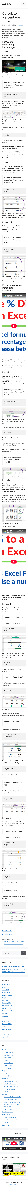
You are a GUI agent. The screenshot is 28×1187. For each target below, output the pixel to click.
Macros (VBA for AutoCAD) (12, 1097)
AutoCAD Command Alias (12, 1102)
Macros (6, 1060)
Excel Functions (8, 1052)
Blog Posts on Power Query (12, 1120)
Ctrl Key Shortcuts (9, 1089)
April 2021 (5, 1000)
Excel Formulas (8, 1055)
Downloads (7, 1068)
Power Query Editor (10, 1117)
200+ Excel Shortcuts (10, 1081)
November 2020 (7, 1005)
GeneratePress (14, 1184)
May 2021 (5, 998)
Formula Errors (8, 1063)
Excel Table (7, 1057)
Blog (3, 1071)
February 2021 (6, 1003)
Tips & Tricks (8, 1109)
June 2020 (5, 1018)
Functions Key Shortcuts (11, 1086)
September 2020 (7, 1011)
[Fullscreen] (23, 1148)
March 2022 (6, 992)
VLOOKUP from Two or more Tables (13, 972)
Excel (4, 1050)
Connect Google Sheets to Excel (14, 941)
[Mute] (21, 1148)
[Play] (4, 1148)
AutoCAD (5, 1094)
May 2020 (5, 1021)
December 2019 (7, 1029)
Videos (6, 1091)
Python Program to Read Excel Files (13, 969)
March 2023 (6, 984)
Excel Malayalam (7, 1112)
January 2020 (6, 1026)
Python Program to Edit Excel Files (13, 966)
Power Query (8, 1065)
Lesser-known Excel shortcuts (13, 944)
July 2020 (5, 1016)
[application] (14, 1143)
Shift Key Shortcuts (10, 1084)
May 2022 (5, 987)
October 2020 (6, 1008)
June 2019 (5, 1034)
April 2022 (5, 990)
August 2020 (6, 1013)
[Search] (23, 953)
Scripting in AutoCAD (10, 1099)
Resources (5, 1125)
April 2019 (5, 1037)
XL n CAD (6, 4)
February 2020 (7, 1024)
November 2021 (7, 995)
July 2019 (5, 1032)
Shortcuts (5, 1078)
